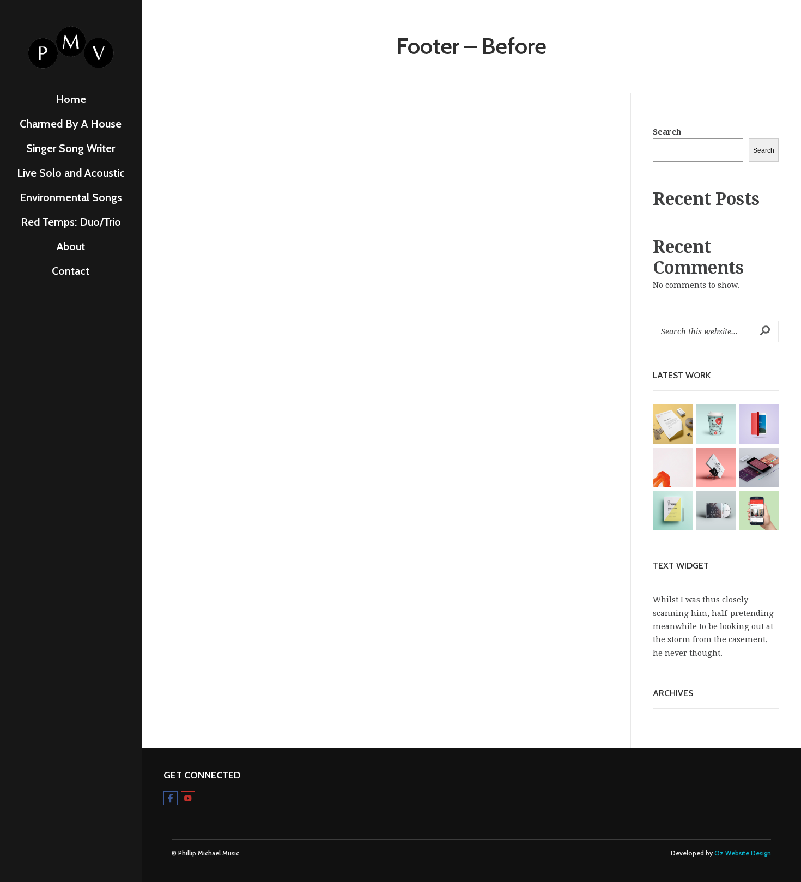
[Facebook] (170, 798)
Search (667, 132)
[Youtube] (188, 798)
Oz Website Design (742, 853)
